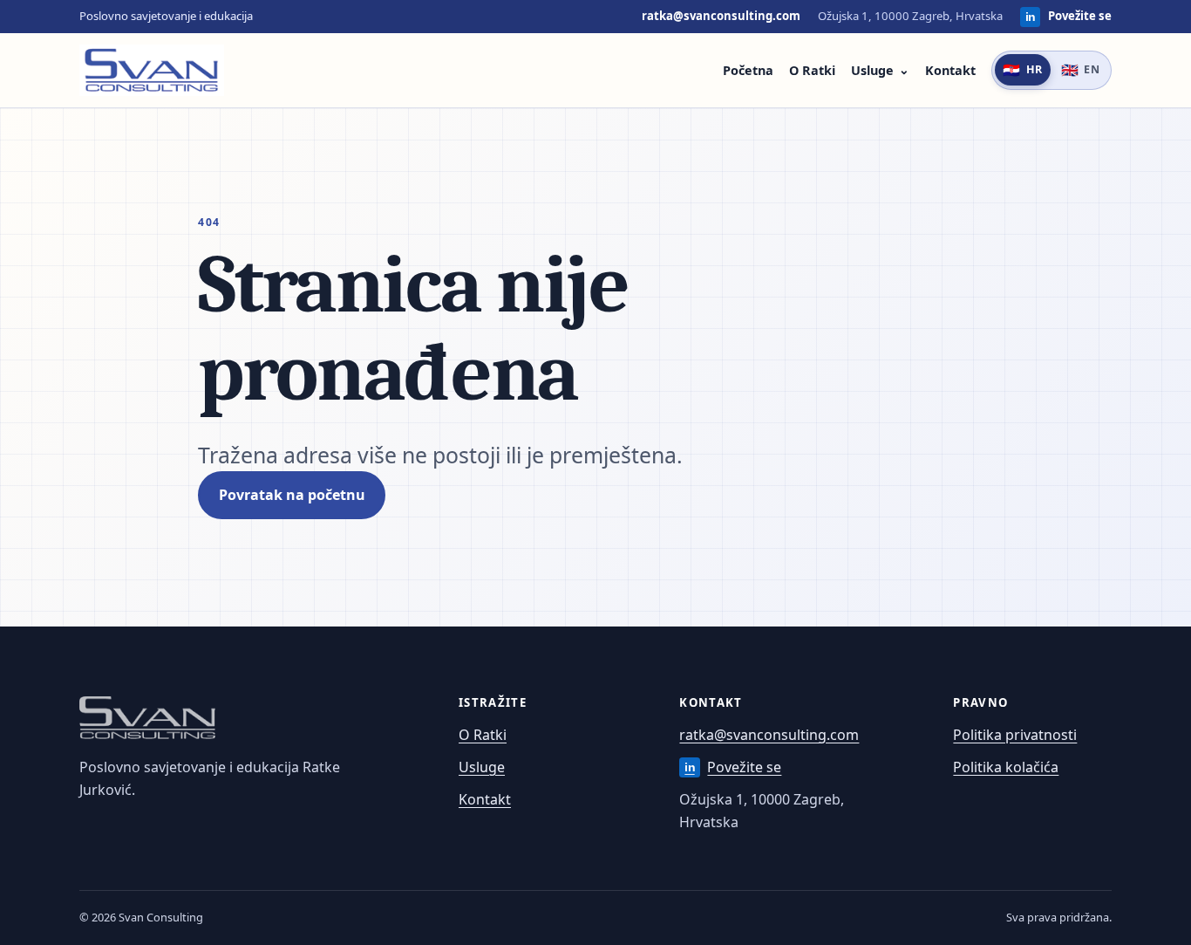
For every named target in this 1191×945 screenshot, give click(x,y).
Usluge (872, 70)
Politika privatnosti (1015, 734)
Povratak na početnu (292, 494)
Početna (748, 70)
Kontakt (950, 70)
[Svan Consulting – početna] (151, 70)
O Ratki (812, 70)
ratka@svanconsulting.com (721, 16)
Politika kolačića (1005, 767)
